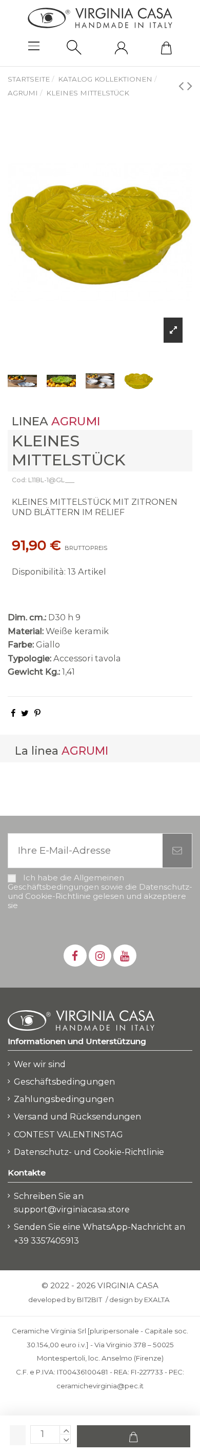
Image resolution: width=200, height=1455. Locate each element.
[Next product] (189, 85)
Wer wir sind (40, 1064)
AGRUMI (76, 421)
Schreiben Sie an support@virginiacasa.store (72, 1203)
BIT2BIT (89, 1299)
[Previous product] (182, 85)
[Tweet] (25, 713)
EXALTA (157, 1299)
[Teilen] (13, 713)
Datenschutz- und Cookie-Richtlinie (89, 1152)
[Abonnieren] (177, 851)
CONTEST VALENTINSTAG (68, 1134)
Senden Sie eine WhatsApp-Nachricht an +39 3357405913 (99, 1234)
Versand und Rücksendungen (77, 1116)
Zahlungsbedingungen (64, 1099)
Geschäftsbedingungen (64, 1081)
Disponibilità (38, 571)
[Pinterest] (37, 713)
